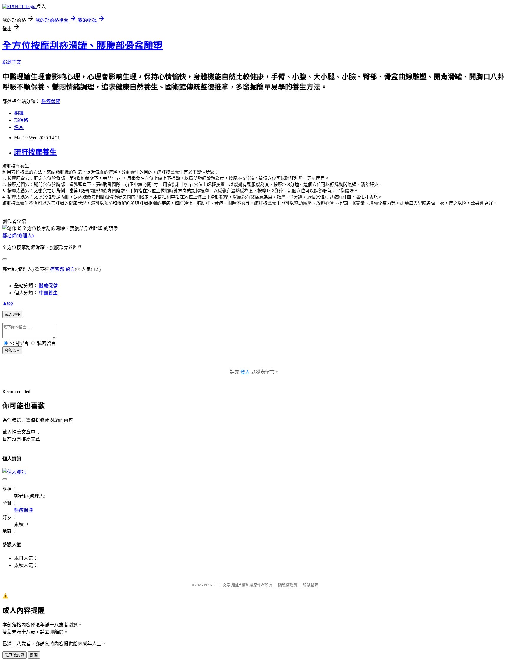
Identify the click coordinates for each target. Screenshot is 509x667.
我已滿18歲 (14, 655)
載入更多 (12, 314)
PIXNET (210, 585)
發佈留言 (12, 350)
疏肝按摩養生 (35, 152)
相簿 (19, 113)
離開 (34, 655)
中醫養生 (48, 292)
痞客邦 (57, 269)
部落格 (21, 120)
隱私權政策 (287, 585)
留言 (70, 269)
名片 (19, 127)
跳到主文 (11, 61)
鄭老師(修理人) (18, 235)
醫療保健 (50, 101)
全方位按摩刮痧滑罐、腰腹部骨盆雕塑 (82, 45)
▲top (7, 303)
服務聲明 (310, 585)
